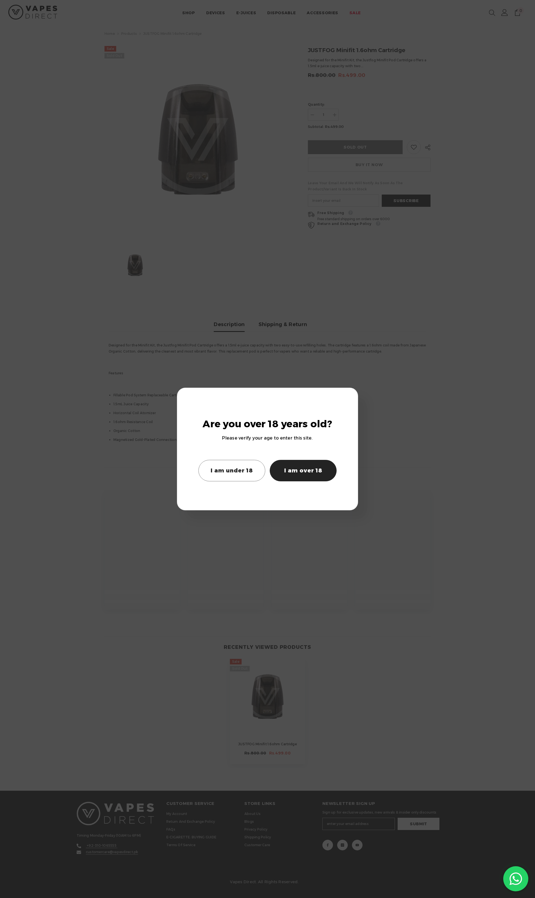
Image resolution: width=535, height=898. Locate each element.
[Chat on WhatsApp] (515, 878)
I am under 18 (232, 470)
